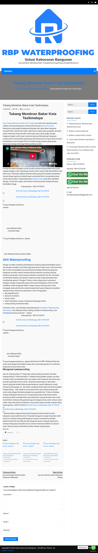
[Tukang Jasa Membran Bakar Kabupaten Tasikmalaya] (32, 447)
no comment (26, 109)
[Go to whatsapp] (93, 547)
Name (6, 513)
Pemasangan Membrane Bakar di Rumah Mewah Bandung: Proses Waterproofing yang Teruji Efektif (81, 150)
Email (6, 522)
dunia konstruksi (47, 126)
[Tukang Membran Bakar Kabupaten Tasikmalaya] (52, 447)
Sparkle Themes (7, 551)
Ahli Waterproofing (17, 259)
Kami (5, 123)
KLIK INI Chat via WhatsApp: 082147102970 (32, 191)
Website (6, 530)
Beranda (8, 71)
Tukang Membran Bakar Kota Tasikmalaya (25, 105)
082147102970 (72, 188)
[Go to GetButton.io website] (93, 551)
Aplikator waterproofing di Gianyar (80, 135)
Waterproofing (38, 179)
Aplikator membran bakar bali (78, 131)
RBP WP (15, 109)
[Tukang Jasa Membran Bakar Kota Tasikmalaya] (12, 447)
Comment (7, 495)
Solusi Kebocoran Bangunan (48, 59)
